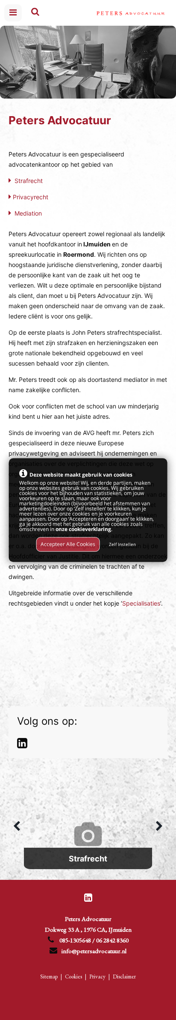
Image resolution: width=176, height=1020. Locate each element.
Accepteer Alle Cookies (68, 544)
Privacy (97, 976)
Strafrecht (29, 180)
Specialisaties (141, 603)
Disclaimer (124, 976)
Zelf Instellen (122, 544)
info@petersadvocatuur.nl (94, 951)
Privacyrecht (30, 197)
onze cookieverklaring (83, 529)
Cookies (73, 976)
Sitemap (49, 976)
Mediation (28, 213)
